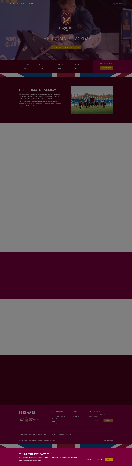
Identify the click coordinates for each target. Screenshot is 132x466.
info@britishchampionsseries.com (61, 434)
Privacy (21, 440)
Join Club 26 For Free (28, 287)
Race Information (77, 414)
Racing (23, 4)
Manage (90, 459)
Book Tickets (107, 68)
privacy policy (37, 460)
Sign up (109, 420)
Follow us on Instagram (29, 388)
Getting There (55, 424)
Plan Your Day (13, 4)
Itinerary (54, 414)
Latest (31, 4)
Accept (109, 459)
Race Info (24, 110)
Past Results (76, 416)
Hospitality (55, 419)
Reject (99, 459)
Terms (25, 440)
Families (54, 421)
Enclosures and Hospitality (59, 416)
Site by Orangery (108, 440)
